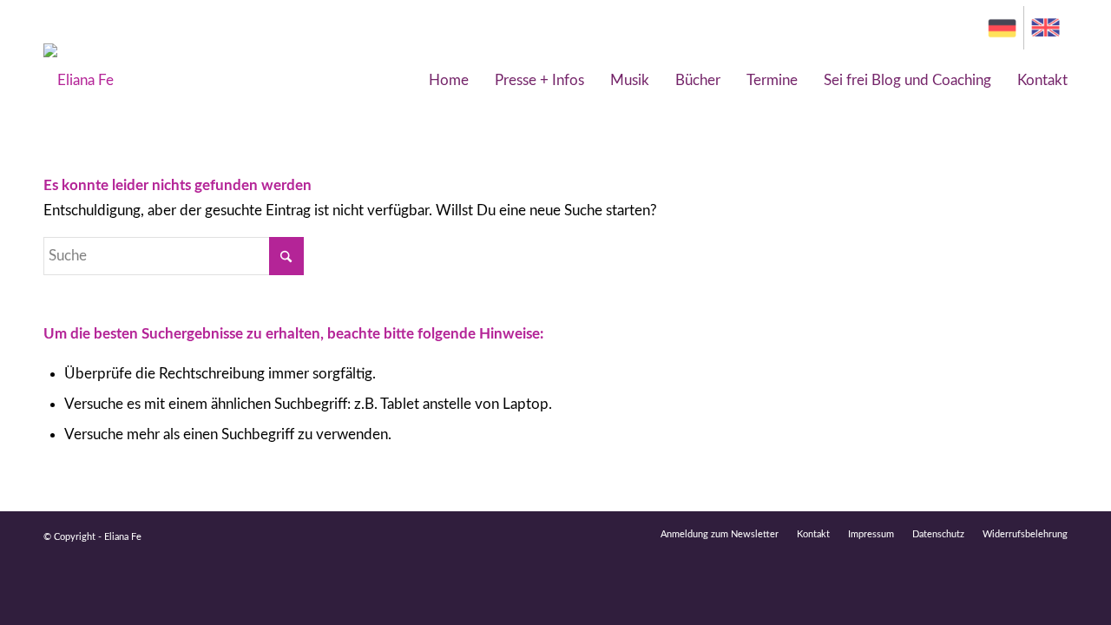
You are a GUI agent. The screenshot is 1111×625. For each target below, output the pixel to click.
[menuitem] (1002, 27)
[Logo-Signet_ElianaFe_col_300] (78, 80)
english (1050, 27)
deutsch (1002, 27)
